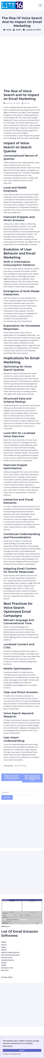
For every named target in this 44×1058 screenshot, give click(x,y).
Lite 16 (3, 950)
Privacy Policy (7, 977)
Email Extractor (7, 960)
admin (18, 30)
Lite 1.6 (4, 944)
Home (8, 30)
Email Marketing (20, 766)
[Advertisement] (22, 60)
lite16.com (5, 926)
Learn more (7, 1046)
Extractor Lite (7, 968)
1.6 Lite (4, 962)
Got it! (22, 1050)
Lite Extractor (7, 957)
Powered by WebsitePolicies (12, 1054)
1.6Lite (3, 965)
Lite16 (3, 947)
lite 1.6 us (4, 970)
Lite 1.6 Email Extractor (10, 955)
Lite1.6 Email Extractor (10, 952)
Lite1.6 (3, 942)
